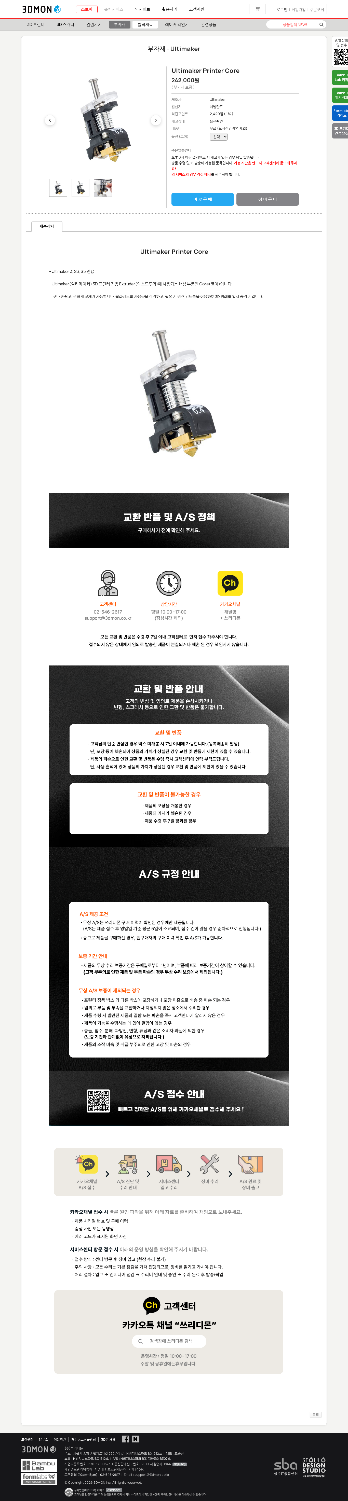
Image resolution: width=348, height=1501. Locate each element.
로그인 (282, 9)
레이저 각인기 (177, 24)
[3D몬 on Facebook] (125, 1438)
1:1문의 (43, 1439)
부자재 (119, 24)
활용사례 (169, 9)
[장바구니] (257, 9)
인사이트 (142, 9)
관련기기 (94, 24)
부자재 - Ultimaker (174, 48)
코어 (183, 136)
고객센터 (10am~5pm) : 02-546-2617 (92, 1474)
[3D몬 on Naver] (135, 1438)
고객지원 (196, 9)
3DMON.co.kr (41, 9)
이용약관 (60, 1439)
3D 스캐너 (65, 24)
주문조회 (317, 9)
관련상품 (208, 24)
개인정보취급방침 (83, 1439)
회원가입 (298, 9)
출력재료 (145, 24)
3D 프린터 (36, 24)
